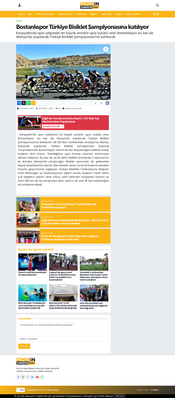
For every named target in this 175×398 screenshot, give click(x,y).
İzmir (20, 14)
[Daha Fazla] (33, 103)
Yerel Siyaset (65, 14)
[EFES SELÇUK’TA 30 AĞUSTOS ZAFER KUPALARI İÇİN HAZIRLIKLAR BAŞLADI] (63, 292)
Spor (19, 21)
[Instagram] (28, 377)
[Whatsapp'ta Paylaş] (28, 103)
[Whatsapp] (42, 377)
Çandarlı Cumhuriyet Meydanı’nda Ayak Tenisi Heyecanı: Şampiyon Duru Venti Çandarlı (94, 276)
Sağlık (118, 14)
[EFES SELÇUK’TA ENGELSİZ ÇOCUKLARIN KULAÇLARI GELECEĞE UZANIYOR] (32, 292)
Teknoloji (106, 14)
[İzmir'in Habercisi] (89, 5)
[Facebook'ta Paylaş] (19, 103)
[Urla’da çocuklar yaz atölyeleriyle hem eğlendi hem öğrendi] (94, 292)
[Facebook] (18, 377)
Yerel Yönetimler (45, 14)
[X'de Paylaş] (23, 103)
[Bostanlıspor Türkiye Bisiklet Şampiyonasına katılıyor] (63, 72)
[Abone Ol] (107, 102)
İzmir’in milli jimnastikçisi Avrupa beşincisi (32, 273)
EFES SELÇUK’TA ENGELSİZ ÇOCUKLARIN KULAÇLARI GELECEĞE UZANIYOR (31, 305)
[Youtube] (37, 377)
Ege (30, 14)
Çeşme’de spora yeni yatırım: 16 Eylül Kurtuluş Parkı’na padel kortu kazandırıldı (62, 276)
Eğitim (93, 14)
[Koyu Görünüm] (154, 14)
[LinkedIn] (32, 377)
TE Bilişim (155, 390)
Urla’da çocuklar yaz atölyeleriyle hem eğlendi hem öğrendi (93, 305)
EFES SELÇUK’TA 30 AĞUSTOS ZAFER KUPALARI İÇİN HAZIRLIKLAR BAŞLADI (63, 305)
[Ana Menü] (157, 14)
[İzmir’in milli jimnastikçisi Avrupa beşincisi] (32, 261)
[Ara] (157, 5)
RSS (22, 390)
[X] (23, 377)
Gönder (24, 346)
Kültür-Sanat (133, 14)
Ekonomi (81, 14)
